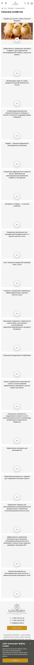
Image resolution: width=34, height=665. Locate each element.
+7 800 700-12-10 (18, 618)
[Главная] (2, 8)
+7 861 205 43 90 (18, 620)
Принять (15, 660)
